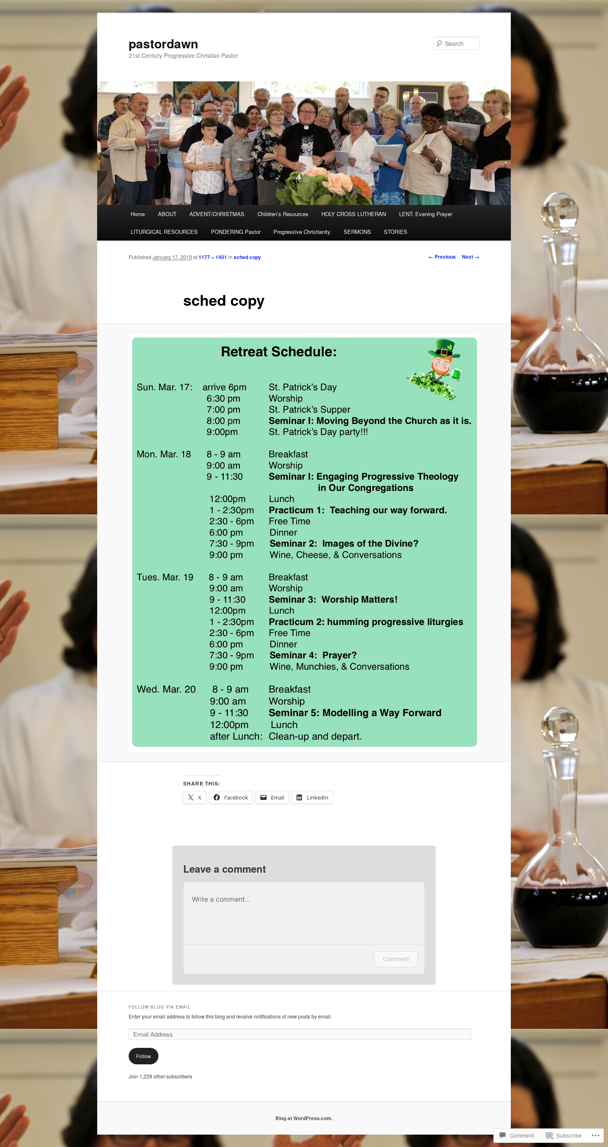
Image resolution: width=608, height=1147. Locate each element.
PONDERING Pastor (236, 232)
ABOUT (167, 214)
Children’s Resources (283, 214)
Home (138, 214)
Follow (143, 1055)
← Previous (442, 256)
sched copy (247, 257)
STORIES (395, 232)
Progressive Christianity (301, 232)
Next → (470, 256)
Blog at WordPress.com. (304, 1118)
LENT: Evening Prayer (425, 214)
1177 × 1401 (213, 257)
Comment (396, 958)
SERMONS (357, 232)
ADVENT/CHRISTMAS (216, 214)
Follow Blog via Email (160, 1007)
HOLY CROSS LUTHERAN (353, 214)
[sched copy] (304, 542)
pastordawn (163, 43)
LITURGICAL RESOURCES (164, 232)
